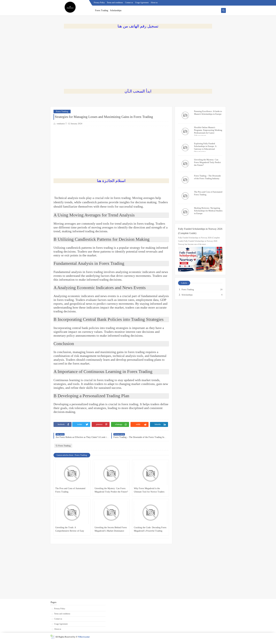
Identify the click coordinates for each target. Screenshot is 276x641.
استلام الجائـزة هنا (111, 180)
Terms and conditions (115, 2)
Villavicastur (84, 637)
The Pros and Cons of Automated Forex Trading (70, 490)
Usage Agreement (142, 2)
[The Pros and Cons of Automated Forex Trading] (72, 473)
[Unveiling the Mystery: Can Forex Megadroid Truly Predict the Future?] (111, 473)
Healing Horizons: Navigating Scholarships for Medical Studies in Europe (208, 211)
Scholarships (115, 10)
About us (154, 2)
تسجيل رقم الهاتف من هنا (138, 26)
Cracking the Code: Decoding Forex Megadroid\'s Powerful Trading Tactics (150, 529)
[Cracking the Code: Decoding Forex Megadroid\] (150, 513)
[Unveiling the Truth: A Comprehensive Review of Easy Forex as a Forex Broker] (72, 513)
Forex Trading (101, 10)
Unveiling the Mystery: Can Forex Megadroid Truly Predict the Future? (111, 490)
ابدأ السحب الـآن (138, 91)
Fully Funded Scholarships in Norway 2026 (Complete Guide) (200, 231)
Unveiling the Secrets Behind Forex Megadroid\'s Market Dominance (111, 529)
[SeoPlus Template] (52, 637)
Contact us (129, 2)
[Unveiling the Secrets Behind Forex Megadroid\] (111, 513)
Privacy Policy (99, 2)
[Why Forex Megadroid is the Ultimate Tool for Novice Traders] (150, 473)
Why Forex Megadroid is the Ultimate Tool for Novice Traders (149, 490)
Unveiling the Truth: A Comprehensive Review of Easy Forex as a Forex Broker (69, 529)
